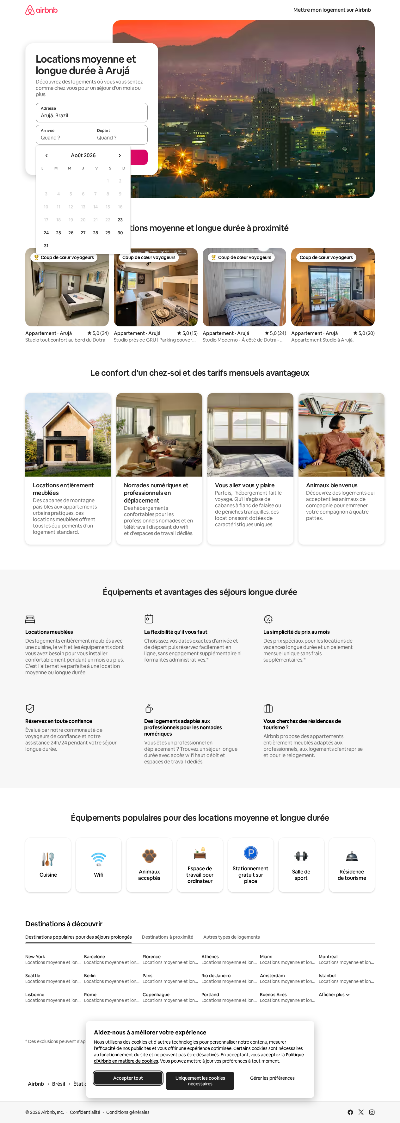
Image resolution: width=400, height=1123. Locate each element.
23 (120, 220)
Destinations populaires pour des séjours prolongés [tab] (78, 937)
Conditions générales (128, 1112)
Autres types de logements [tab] (231, 937)
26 (70, 233)
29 (107, 233)
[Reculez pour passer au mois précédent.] (47, 155)
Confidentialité (85, 1112)
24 (46, 233)
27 (83, 233)
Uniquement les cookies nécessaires (200, 1081)
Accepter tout (128, 1078)
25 (58, 233)
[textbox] (64, 137)
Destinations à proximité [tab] (167, 937)
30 (120, 233)
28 (95, 233)
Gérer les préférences (272, 1078)
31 (46, 246)
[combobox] (92, 115)
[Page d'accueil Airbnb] (41, 10)
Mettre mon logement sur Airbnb (332, 10)
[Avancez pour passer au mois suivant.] (119, 155)
